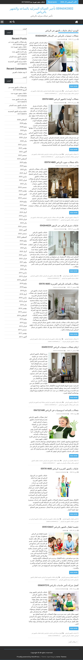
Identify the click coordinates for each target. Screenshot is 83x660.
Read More (73, 86)
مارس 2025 (23, 176)
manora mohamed (59, 102)
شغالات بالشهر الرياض (71, 91)
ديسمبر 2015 (22, 330)
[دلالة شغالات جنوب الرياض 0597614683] (63, 169)
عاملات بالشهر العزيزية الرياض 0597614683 (59, 468)
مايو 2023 (23, 248)
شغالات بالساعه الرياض (71, 339)
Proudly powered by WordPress (28, 657)
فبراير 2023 (23, 258)
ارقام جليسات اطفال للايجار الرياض (53, 91)
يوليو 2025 (23, 162)
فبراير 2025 (23, 180)
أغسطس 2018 (22, 280)
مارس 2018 (23, 298)
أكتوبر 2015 (23, 337)
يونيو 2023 (23, 244)
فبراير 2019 (23, 276)
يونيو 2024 (23, 205)
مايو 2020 (23, 265)
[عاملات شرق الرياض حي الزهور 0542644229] (63, 232)
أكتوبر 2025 (23, 152)
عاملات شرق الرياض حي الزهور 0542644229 (59, 225)
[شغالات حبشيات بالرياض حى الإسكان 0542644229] (63, 43)
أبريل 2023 (23, 251)
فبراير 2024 (23, 219)
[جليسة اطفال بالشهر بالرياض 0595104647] (63, 534)
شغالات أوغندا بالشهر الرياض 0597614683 (60, 99)
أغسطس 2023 (22, 237)
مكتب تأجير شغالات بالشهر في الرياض (68, 405)
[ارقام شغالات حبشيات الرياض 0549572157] (63, 354)
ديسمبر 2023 (22, 226)
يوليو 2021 (23, 262)
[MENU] (2, 21)
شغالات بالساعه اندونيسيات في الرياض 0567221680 (56, 410)
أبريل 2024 (23, 212)
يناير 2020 (23, 269)
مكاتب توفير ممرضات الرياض (66, 93)
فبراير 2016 (23, 326)
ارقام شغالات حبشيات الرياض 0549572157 (60, 347)
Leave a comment (50, 93)
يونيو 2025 (23, 166)
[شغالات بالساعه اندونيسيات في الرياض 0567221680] (63, 417)
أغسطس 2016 (22, 315)
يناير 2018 (23, 305)
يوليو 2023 (23, 241)
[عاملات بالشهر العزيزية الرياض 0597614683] (63, 475)
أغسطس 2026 (22, 120)
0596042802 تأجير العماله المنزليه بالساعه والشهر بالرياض (41, 10)
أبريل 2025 (23, 173)
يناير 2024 (23, 223)
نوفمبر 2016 (23, 308)
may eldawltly (61, 39)
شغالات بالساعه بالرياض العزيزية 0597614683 (58, 284)
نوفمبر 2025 (23, 148)
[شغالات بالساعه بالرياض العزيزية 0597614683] (63, 291)
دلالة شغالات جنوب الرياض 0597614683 (61, 162)
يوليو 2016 (23, 319)
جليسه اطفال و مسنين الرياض (69, 577)
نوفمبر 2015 (23, 333)
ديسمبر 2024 (22, 187)
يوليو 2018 (23, 283)
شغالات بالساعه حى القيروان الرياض (64, 157)
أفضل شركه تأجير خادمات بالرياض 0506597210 (58, 585)
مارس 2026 (23, 134)
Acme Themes (61, 657)
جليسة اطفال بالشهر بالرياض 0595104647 (60, 527)
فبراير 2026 (23, 137)
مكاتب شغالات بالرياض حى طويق (65, 463)
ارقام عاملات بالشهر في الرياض (51, 276)
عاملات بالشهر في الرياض (67, 220)
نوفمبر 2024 (23, 191)
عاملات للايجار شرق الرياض (70, 276)
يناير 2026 (23, 141)
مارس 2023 (23, 255)
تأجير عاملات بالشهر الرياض (70, 519)
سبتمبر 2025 (22, 155)
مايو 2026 (23, 130)
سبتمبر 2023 (22, 233)
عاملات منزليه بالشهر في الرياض (70, 278)
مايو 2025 (23, 169)
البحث (25, 29)
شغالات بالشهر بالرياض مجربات (70, 341)
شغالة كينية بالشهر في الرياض (37, 402)
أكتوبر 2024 (23, 194)
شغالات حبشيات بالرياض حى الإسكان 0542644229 (56, 36)
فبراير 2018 (23, 301)
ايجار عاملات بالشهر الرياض (37, 339)
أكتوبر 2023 (23, 230)
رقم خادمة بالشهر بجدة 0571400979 (34, 2)
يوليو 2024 (23, 201)
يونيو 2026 (23, 127)
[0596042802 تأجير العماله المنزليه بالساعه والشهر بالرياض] (76, 21)
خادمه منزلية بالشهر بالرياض (66, 580)
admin (64, 530)
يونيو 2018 (23, 287)
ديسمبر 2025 (22, 144)
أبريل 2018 (23, 294)
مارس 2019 (23, 273)
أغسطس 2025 (22, 159)
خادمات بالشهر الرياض (71, 633)
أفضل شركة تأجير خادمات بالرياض (53, 154)
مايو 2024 (23, 209)
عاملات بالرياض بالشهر (68, 636)
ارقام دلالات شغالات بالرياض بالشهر (53, 217)
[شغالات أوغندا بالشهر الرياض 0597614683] (63, 106)
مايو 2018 (23, 290)
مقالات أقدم (72, 642)
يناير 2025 (23, 184)
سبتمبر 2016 (22, 312)
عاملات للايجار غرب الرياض (70, 460)
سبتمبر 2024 (22, 198)
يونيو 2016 (23, 322)
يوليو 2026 (23, 123)
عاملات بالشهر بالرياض (37, 276)
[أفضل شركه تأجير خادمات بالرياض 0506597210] (63, 592)
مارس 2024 (23, 216)
